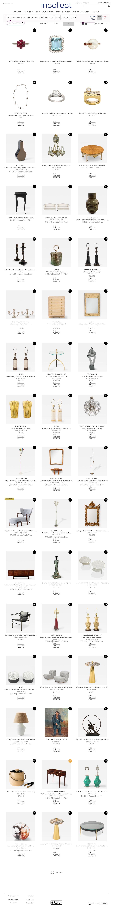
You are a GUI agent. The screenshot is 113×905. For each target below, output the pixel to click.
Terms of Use (30, 903)
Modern (56, 23)
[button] (77, 3)
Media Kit (13, 903)
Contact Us (8, 4)
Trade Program (13, 896)
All (69, 23)
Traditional (43, 23)
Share (19, 57)
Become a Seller (13, 899)
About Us (30, 896)
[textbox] (95, 6)
